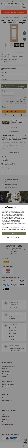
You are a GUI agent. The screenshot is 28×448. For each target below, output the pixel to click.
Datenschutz (11, 241)
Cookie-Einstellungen (7, 229)
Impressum (17, 241)
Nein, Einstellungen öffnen (14, 237)
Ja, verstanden (14, 233)
